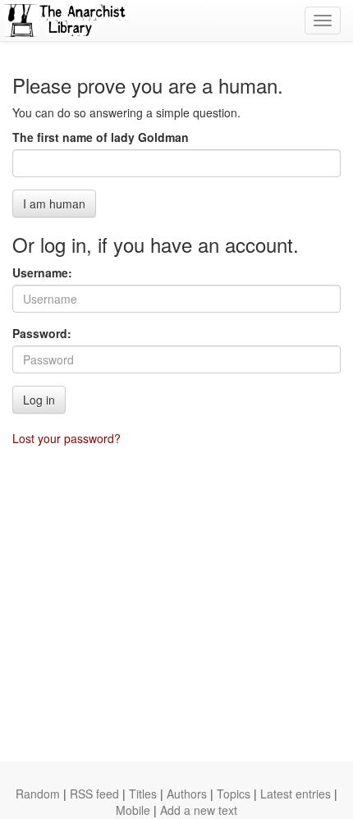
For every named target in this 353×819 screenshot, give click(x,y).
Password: (41, 333)
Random (38, 793)
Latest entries (295, 793)
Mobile (133, 810)
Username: (42, 272)
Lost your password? (66, 438)
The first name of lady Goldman (100, 137)
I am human (54, 203)
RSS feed (94, 793)
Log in (39, 399)
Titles (143, 793)
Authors (187, 793)
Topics (233, 793)
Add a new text (198, 810)
